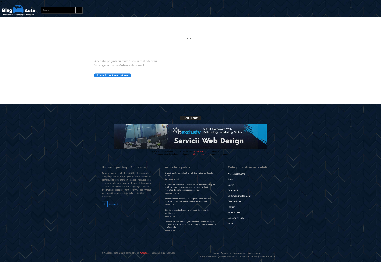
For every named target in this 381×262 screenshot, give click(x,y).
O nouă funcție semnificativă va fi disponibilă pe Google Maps (189, 174)
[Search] (79, 10)
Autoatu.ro (145, 253)
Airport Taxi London (202, 151)
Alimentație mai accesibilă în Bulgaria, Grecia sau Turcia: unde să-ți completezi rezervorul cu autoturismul (189, 200)
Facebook (113, 204)
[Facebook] (105, 204)
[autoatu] (18, 10)
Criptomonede (198, 154)
